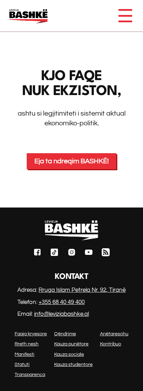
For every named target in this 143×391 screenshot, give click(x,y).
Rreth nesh (27, 344)
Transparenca (30, 374)
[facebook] (37, 253)
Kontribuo (110, 344)
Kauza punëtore (71, 344)
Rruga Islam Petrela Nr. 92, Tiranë (82, 290)
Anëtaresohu (114, 333)
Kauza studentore (73, 364)
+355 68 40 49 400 (62, 302)
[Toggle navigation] (125, 16)
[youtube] (88, 253)
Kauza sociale (69, 354)
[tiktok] (54, 253)
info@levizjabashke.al (61, 314)
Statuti (22, 364)
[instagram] (71, 253)
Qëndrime (65, 333)
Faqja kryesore (31, 333)
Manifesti (24, 354)
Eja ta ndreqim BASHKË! (71, 161)
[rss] (105, 253)
